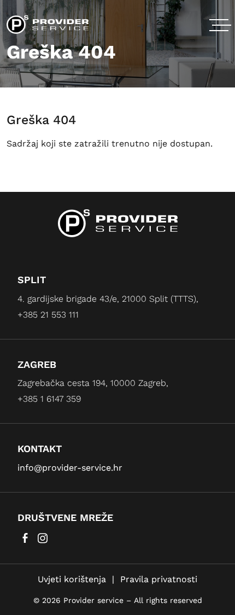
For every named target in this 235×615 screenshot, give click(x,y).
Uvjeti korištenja (72, 579)
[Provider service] (48, 24)
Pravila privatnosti (158, 579)
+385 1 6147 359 (49, 399)
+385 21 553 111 (48, 314)
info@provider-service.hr (69, 467)
